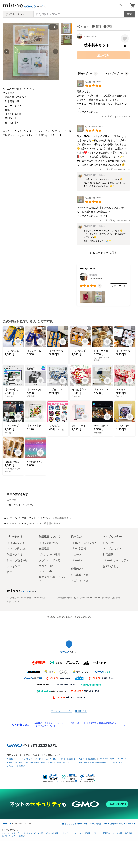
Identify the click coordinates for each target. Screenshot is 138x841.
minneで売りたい (49, 542)
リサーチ (96, 833)
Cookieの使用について (43, 597)
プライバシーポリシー (90, 597)
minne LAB (45, 571)
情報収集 (106, 833)
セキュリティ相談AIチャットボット (112, 759)
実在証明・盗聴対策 (14, 762)
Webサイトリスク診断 (87, 759)
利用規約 (108, 554)
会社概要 (106, 597)
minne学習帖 (78, 548)
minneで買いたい (17, 548)
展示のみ (103, 55)
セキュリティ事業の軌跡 (16, 766)
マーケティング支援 (82, 833)
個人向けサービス (8, 836)
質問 (98, 26)
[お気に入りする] (125, 38)
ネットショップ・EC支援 (33, 833)
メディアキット (14, 602)
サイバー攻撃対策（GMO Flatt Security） (91, 762)
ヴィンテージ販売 (49, 554)
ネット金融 (117, 833)
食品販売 (44, 548)
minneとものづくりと (84, 542)
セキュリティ (66, 833)
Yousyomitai (90, 36)
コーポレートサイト (61, 711)
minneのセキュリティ (116, 560)
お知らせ (108, 542)
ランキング (13, 566)
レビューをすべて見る (103, 252)
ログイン (121, 5)
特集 (9, 572)
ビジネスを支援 (52, 833)
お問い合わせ (111, 566)
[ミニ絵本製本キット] (90, 85)
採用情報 (116, 597)
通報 (110, 26)
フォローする (119, 285)
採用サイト (81, 711)
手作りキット (14, 504)
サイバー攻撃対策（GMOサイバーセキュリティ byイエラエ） (48, 762)
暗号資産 (128, 833)
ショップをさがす (17, 560)
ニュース (76, 554)
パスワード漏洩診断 (67, 759)
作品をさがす (15, 554)
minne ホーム (10, 518)
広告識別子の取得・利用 (67, 597)
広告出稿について (81, 574)
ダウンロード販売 (49, 560)
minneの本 (77, 560)
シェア (85, 26)
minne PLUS (46, 566)
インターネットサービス (11, 833)
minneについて (16, 542)
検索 (129, 14)
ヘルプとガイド (112, 548)
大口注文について (81, 580)
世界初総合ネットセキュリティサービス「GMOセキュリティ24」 (32, 759)
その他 (29, 504)
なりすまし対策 (117, 762)
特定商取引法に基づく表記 (19, 597)
